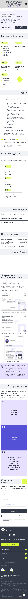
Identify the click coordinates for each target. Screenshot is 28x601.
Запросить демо (8, 27)
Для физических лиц (18, 16)
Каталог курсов (10, 8)
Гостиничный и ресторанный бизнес (8, 14)
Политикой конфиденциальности (14, 6)
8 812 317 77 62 (5, 539)
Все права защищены (7, 596)
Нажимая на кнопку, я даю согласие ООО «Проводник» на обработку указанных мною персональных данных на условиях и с (14, 518)
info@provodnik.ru (19, 539)
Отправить (14, 511)
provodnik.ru (5, 595)
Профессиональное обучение (7, 16)
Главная (3, 8)
